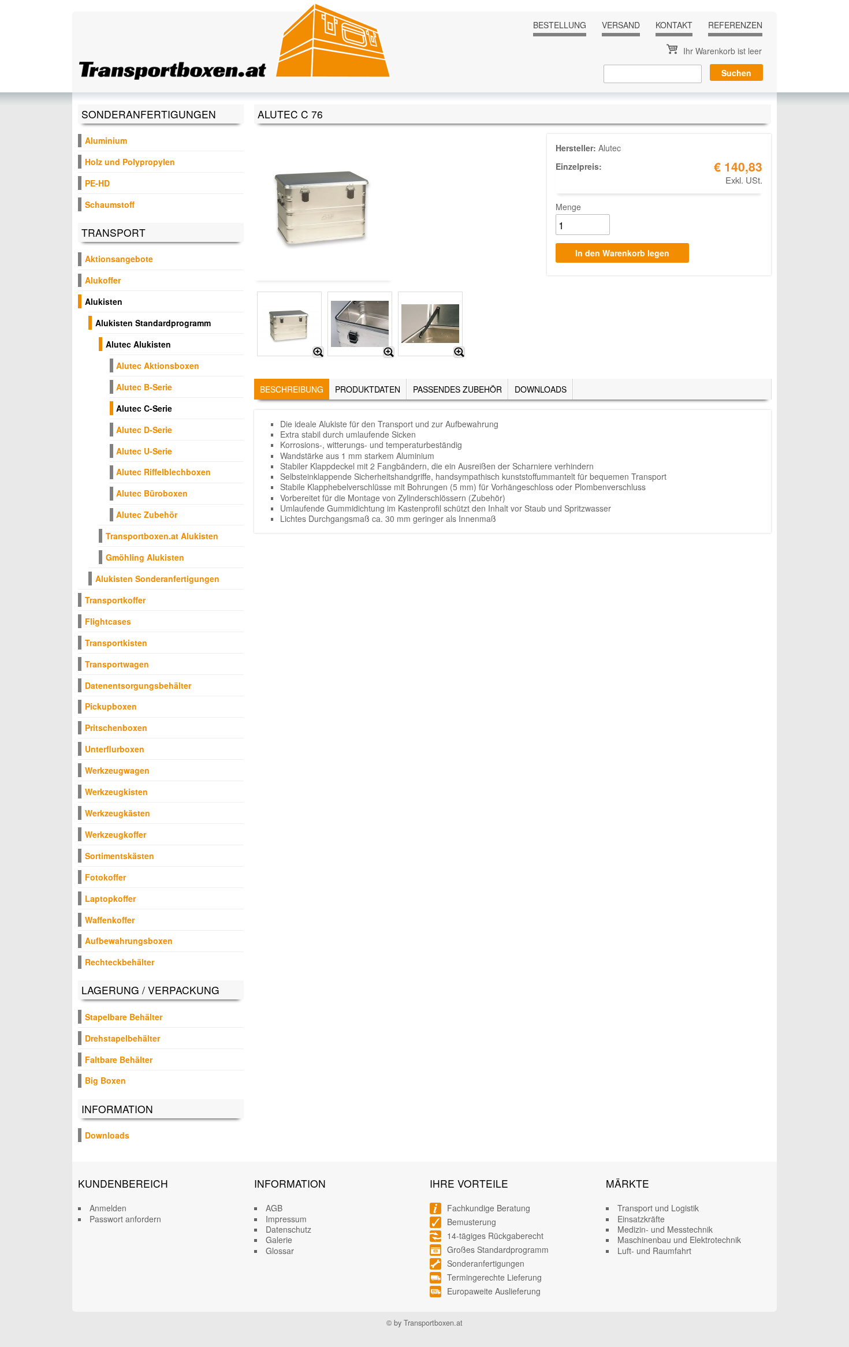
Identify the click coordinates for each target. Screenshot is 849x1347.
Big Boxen (105, 1080)
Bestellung (559, 25)
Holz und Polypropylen (130, 161)
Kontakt (674, 25)
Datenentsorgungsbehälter (138, 685)
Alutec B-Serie (144, 387)
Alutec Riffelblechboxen (163, 471)
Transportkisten (116, 642)
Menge (568, 207)
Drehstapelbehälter (122, 1038)
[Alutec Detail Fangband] (459, 352)
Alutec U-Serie (144, 451)
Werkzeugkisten (116, 791)
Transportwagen (117, 664)
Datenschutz (288, 1229)
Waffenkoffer (110, 920)
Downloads (107, 1135)
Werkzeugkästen (117, 813)
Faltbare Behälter (118, 1059)
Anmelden (108, 1208)
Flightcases (108, 621)
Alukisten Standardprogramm (153, 323)
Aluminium (106, 140)
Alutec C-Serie (144, 408)
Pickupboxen (111, 706)
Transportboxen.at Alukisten (162, 536)
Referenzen (735, 25)
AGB (274, 1208)
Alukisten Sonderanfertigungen (157, 578)
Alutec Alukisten (138, 344)
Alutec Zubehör (146, 514)
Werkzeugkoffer (115, 834)
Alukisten (103, 301)
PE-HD (97, 183)
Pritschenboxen (116, 727)
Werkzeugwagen (117, 770)
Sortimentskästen (119, 855)
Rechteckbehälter (119, 962)
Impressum (286, 1219)
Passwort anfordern (125, 1219)
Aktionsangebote (119, 258)
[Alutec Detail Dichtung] (388, 352)
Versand (621, 25)
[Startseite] (235, 41)
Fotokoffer (105, 877)
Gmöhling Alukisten (145, 557)
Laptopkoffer (110, 898)
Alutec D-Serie (144, 429)
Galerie (279, 1239)
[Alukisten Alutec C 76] (318, 352)
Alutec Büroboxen (152, 493)
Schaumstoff (110, 204)
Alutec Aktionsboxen (157, 365)
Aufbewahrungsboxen (129, 940)
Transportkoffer (115, 600)
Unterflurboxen (114, 749)
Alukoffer (103, 280)
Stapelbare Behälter (123, 1017)
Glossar (280, 1250)
